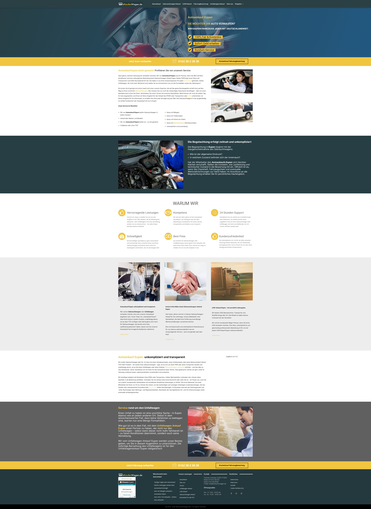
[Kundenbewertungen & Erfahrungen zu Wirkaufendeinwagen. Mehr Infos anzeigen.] (127, 497)
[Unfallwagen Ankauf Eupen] (232, 302)
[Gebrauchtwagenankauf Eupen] (185, 302)
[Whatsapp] (236, 494)
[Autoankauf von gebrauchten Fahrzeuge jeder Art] (134, 4)
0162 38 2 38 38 (188, 61)
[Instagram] (241, 494)
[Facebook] (231, 494)
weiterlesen (124, 334)
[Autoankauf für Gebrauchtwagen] (133, 475)
